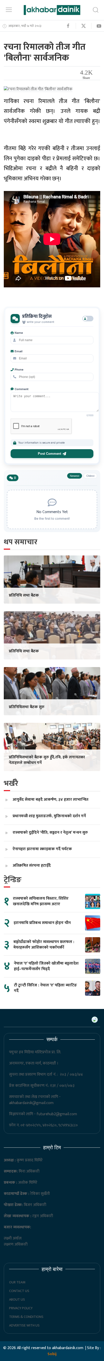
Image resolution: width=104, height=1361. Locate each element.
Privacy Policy (21, 1308)
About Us (17, 1299)
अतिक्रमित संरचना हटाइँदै (32, 865)
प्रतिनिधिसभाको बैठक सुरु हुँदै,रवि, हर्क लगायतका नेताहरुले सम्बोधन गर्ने (47, 760)
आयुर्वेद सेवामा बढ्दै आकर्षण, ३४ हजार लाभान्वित (50, 799)
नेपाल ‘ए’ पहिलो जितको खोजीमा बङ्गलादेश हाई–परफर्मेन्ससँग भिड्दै (46, 966)
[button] (9, 9)
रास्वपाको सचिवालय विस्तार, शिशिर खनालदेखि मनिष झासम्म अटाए (40, 901)
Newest (74, 475)
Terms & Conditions (26, 1316)
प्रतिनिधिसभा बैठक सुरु (26, 707)
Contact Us (19, 1291)
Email (18, 351)
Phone (19, 369)
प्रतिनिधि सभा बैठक (24, 595)
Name (19, 333)
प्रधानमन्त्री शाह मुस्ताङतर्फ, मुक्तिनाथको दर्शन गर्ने (49, 816)
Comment (22, 389)
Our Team (17, 1282)
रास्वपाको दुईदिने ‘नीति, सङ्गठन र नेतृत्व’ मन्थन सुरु (50, 832)
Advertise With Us (24, 1325)
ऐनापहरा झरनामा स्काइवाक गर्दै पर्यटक (42, 849)
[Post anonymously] (87, 318)
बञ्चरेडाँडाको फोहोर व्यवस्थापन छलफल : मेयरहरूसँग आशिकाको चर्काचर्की (43, 944)
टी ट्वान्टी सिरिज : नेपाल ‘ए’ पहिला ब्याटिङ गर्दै (45, 988)
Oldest (90, 475)
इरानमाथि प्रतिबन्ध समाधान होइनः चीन (42, 922)
